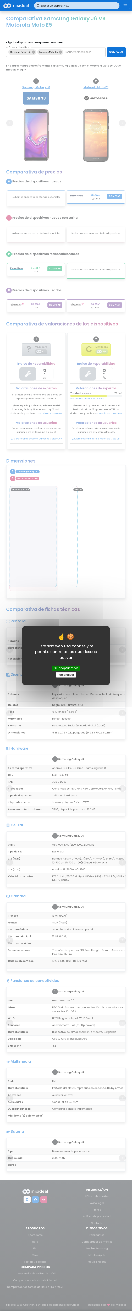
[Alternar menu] (125, 6)
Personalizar (66, 675)
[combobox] (79, 52)
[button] (22, 52)
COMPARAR (116, 52)
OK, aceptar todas (66, 668)
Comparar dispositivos (19, 47)
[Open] (102, 52)
